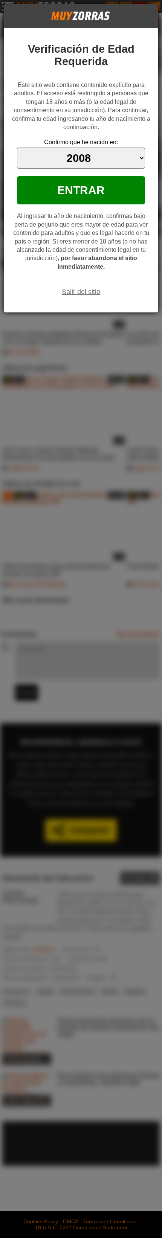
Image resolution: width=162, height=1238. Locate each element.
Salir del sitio (81, 291)
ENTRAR (81, 190)
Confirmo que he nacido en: (81, 142)
